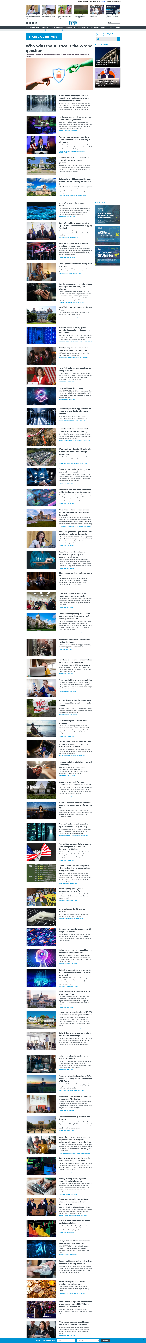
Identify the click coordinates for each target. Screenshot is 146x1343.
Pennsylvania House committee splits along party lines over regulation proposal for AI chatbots (75, 744)
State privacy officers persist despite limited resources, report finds (74, 1159)
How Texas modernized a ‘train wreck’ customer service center (72, 594)
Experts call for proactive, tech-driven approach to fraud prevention (75, 1262)
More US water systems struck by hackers (73, 204)
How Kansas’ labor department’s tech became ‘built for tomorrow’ (75, 661)
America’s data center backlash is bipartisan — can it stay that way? (73, 825)
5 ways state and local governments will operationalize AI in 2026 (74, 1242)
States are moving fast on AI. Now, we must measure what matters (75, 951)
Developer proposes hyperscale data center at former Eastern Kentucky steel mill (75, 411)
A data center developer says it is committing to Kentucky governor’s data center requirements (74, 98)
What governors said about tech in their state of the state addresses (74, 1323)
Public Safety (95, 27)
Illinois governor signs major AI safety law (75, 574)
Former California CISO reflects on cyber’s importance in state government (74, 160)
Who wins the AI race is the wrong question (59, 48)
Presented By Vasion (101, 85)
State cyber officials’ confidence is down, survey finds (73, 1057)
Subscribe (42, 23)
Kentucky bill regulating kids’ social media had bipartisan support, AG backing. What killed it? (74, 616)
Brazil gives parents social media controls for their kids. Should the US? (75, 349)
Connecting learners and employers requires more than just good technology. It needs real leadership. (75, 1139)
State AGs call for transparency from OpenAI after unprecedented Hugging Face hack (75, 225)
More (117, 27)
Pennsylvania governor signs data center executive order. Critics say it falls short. (74, 139)
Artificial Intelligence (32, 27)
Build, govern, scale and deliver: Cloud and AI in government (107, 61)
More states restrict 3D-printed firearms (72, 910)
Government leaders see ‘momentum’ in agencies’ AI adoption (75, 1097)
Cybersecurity (45, 27)
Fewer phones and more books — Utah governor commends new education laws (73, 1202)
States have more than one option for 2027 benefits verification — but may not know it (75, 972)
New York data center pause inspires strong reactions (75, 369)
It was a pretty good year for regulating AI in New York (71, 889)
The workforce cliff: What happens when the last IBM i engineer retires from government (74, 868)
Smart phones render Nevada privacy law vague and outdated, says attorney (75, 286)
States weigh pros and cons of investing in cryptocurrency (72, 1282)
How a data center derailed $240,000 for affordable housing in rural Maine (75, 1013)
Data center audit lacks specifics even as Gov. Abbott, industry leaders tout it (75, 181)
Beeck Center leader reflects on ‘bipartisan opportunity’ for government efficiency (72, 554)
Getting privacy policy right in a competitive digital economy (72, 1179)
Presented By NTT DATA (102, 64)
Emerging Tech (70, 27)
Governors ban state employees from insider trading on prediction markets (75, 490)
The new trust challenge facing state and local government (74, 470)
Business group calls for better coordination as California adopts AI (75, 783)
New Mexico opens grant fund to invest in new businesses (73, 244)
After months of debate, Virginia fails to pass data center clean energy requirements (75, 451)
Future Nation (35, 30)
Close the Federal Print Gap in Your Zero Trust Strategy (106, 82)
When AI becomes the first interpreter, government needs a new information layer (75, 805)
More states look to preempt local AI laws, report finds (74, 992)
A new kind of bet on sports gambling (75, 680)
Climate (42, 30)
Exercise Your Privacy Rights (114, 1)
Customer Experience (83, 27)
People (103, 27)
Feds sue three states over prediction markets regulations (74, 1221)
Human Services (68, 30)
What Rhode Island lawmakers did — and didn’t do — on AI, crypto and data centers (75, 512)
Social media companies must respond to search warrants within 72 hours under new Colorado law (75, 1304)
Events (111, 27)
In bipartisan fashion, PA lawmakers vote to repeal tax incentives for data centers (75, 703)
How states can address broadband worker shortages (74, 640)
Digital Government (57, 27)
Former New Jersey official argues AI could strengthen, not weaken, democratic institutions (75, 846)
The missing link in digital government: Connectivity (75, 763)
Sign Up (105, 1340)
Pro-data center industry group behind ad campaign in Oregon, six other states (74, 330)
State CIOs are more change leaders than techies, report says (75, 1034)
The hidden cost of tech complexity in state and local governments (75, 118)
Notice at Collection (82, 1)
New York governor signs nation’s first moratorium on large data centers (75, 532)
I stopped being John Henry (71, 388)
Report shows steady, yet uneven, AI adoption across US (75, 930)
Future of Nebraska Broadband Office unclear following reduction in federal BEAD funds (75, 1078)
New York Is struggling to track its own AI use (75, 308)
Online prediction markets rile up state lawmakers (75, 264)
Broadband (50, 30)
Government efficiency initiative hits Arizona (74, 1117)
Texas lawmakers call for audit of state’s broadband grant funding (73, 430)
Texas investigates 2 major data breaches (73, 721)
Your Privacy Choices (95, 1)
